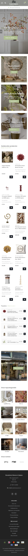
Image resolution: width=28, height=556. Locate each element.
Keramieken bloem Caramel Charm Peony (6, 259)
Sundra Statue (5, 227)
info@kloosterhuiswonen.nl (14, 488)
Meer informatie (18, 368)
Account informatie (14, 524)
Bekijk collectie (6, 147)
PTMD (2, 423)
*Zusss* (17, 423)
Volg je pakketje (14, 517)
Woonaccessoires (5, 407)
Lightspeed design (19, 550)
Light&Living (4, 391)
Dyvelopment (14, 552)
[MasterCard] (14, 542)
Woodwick (17, 439)
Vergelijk (14, 533)
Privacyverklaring (14, 515)
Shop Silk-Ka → (14, 101)
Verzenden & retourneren (14, 505)
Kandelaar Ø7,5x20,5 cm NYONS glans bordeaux (20, 198)
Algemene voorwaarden (14, 510)
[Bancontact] (18, 542)
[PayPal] (22, 542)
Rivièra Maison (18, 407)
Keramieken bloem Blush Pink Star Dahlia (20, 167)
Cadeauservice (14, 508)
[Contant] (5, 542)
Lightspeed (11, 550)
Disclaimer (14, 512)
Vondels (3, 439)
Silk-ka (16, 391)
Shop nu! (8, 37)
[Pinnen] (12, 545)
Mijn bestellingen (14, 528)
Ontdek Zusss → (14, 129)
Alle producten (14, 535)
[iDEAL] (9, 542)
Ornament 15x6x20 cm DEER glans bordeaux (7, 198)
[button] (1, 31)
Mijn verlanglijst (14, 531)
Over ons (14, 503)
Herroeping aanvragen (14, 526)
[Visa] (16, 545)
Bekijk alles (11, 305)
